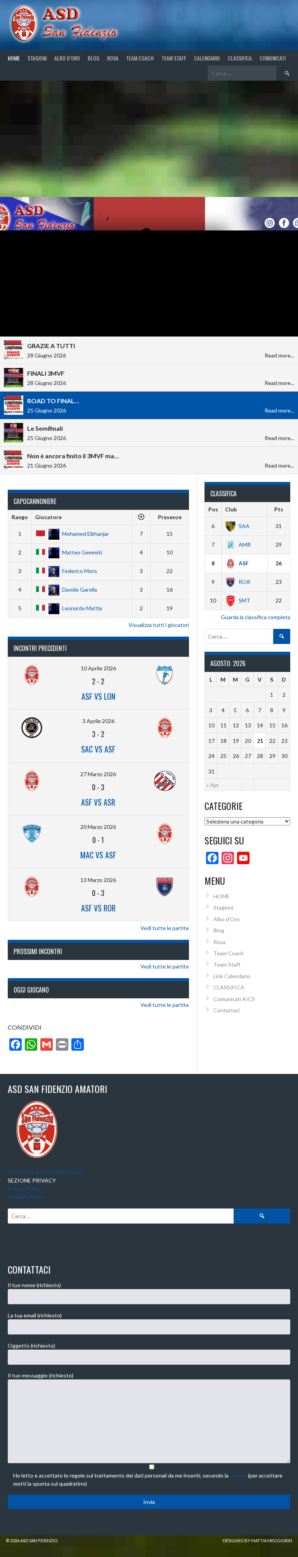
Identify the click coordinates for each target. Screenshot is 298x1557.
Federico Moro (79, 571)
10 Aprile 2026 (98, 668)
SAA (244, 526)
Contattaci (226, 1010)
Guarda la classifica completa (255, 617)
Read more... (279, 355)
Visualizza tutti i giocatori (158, 624)
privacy (238, 1475)
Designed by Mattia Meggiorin (257, 1540)
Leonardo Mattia (82, 608)
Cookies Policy (25, 1196)
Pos (213, 509)
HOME (221, 896)
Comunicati (273, 58)
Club (231, 509)
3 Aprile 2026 (98, 721)
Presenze (170, 517)
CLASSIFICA (240, 58)
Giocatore (48, 517)
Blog (93, 58)
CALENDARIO (207, 58)
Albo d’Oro (67, 58)
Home (14, 58)
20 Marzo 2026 (98, 826)
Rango (20, 517)
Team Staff (173, 58)
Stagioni (223, 907)
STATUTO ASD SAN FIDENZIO (46, 1172)
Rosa (112, 58)
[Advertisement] (149, 139)
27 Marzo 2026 (98, 774)
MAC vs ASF (98, 855)
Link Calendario (231, 976)
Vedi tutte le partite (164, 928)
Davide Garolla (79, 589)
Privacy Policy (24, 1188)
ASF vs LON (98, 696)
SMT (244, 600)
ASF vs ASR (98, 802)
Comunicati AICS (234, 999)
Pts (278, 509)
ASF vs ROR (98, 908)
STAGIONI (37, 58)
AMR (245, 544)
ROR (244, 581)
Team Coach (140, 58)
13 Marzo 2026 (98, 880)
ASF (244, 563)
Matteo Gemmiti (82, 552)
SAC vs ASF (98, 749)
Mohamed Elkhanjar (85, 533)
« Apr (212, 785)
